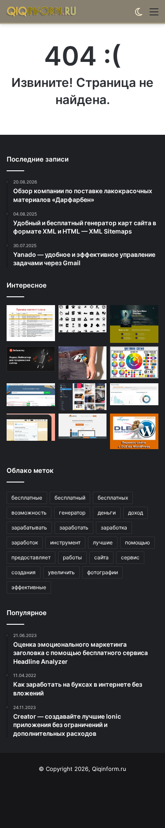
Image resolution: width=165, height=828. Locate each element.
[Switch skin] (138, 15)
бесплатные (26, 497)
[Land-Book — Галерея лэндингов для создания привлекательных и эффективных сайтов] (134, 324)
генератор (72, 512)
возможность (29, 512)
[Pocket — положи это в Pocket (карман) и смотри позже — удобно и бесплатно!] (83, 363)
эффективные (28, 587)
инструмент (65, 542)
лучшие (103, 542)
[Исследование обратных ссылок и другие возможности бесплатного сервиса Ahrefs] (134, 394)
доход (135, 512)
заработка (114, 527)
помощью (137, 542)
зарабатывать (29, 527)
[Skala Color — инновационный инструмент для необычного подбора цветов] (134, 362)
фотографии (102, 572)
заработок (24, 542)
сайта (101, 557)
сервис (130, 557)
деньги (107, 512)
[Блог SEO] (42, 11)
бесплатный (70, 497)
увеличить (61, 572)
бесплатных (113, 497)
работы (72, 557)
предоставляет (31, 557)
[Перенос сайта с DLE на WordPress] (134, 431)
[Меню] (154, 15)
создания (23, 572)
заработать (73, 527)
